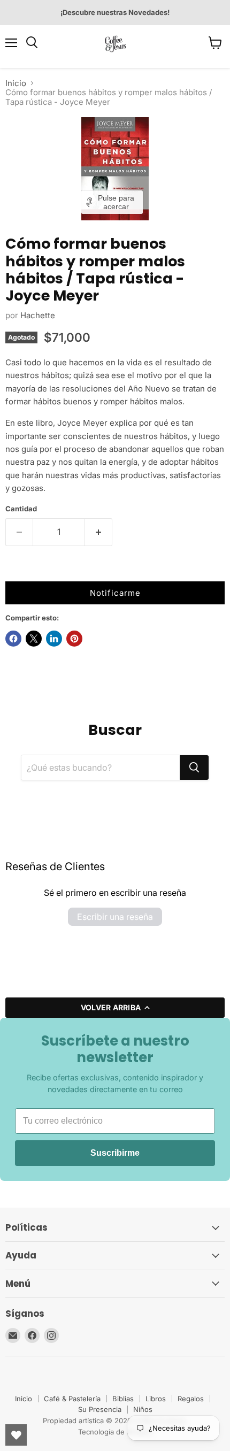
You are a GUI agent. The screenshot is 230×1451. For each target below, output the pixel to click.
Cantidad (21, 509)
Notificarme (115, 593)
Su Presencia (99, 1409)
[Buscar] (194, 767)
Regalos (191, 1398)
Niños (142, 1409)
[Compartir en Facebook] (13, 639)
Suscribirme (115, 1152)
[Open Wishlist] (16, 1435)
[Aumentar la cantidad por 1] (98, 532)
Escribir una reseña (115, 916)
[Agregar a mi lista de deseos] (16, 570)
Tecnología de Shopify (115, 1431)
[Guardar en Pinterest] (74, 639)
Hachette (37, 315)
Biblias (123, 1398)
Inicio (15, 83)
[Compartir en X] (34, 639)
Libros (155, 1398)
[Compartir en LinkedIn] (54, 639)
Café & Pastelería (72, 1398)
